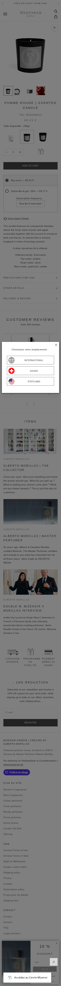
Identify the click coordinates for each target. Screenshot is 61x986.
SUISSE (34, 370)
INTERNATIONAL (34, 360)
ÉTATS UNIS (34, 381)
